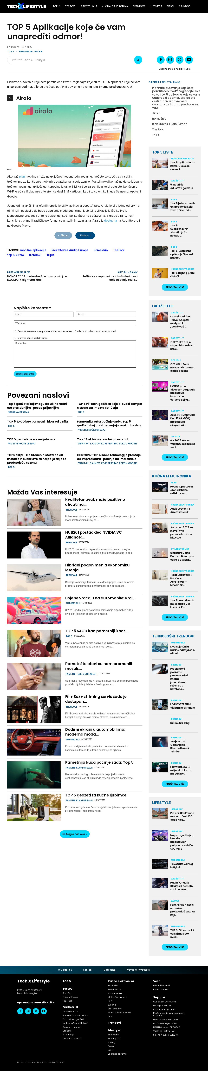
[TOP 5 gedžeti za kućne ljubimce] (34, 807)
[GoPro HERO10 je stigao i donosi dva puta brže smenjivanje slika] (160, 342)
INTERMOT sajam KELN (165, 1023)
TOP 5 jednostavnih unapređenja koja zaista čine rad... (182, 207)
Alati (174, 482)
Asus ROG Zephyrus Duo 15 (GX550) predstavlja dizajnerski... (182, 420)
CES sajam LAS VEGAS (164, 1001)
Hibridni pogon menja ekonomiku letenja (97, 568)
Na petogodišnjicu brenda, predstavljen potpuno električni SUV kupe (181, 842)
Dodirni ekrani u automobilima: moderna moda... (95, 732)
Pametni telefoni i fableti (81, 674)
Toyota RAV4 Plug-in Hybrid (182, 865)
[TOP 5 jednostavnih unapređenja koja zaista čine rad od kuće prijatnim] (160, 204)
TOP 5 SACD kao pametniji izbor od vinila (37, 421)
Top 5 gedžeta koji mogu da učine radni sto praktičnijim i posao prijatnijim (37, 406)
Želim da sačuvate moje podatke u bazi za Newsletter (45, 331)
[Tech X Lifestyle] (26, 6)
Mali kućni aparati (117, 997)
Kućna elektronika (182, 269)
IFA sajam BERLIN (162, 1005)
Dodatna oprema (18, 412)
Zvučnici (112, 1004)
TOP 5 (10, 51)
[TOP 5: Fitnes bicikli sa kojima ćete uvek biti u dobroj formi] (160, 930)
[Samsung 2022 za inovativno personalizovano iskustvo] (160, 528)
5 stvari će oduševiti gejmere (181, 186)
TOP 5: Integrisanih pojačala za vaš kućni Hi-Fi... (182, 604)
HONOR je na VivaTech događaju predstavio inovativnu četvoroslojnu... (182, 393)
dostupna (110, 220)
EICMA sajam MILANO (164, 1009)
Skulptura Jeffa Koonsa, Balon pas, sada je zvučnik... (182, 556)
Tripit (50, 255)
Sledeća (84, 235)
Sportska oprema (117, 1053)
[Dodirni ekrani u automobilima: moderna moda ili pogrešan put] (34, 742)
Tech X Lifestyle (33, 981)
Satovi (175, 901)
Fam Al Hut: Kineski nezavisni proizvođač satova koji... (182, 910)
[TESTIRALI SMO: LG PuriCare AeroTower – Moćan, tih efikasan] (160, 575)
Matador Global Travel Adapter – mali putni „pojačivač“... (181, 321)
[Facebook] (161, 60)
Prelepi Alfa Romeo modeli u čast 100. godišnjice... (182, 816)
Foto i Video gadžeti (73, 1019)
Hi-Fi (110, 1001)
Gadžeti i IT (177, 181)
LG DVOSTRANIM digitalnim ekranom (182, 706)
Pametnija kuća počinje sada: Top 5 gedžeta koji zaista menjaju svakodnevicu (109, 423)
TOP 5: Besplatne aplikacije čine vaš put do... (181, 254)
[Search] (138, 60)
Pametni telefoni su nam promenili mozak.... (98, 666)
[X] (179, 60)
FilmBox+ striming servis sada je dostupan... (96, 699)
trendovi (35, 255)
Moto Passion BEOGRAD (165, 1019)
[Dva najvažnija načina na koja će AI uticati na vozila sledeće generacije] (160, 647)
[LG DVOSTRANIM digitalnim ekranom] (160, 704)
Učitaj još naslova (73, 834)
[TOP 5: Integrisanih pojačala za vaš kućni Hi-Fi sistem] (160, 601)
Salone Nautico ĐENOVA (165, 1034)
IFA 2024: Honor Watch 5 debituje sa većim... (182, 444)
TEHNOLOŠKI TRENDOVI (173, 636)
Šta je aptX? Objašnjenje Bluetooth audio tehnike (180, 746)
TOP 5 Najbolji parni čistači (182, 274)
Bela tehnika (114, 989)
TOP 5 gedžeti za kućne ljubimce (31, 439)
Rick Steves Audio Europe (70, 250)
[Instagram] (170, 60)
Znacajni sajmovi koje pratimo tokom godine (107, 443)
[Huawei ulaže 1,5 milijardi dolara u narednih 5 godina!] (160, 767)
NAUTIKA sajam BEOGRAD (166, 1027)
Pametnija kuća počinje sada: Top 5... (100, 762)
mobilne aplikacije (33, 250)
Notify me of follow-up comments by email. (95, 331)
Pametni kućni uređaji (92, 429)
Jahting (112, 1042)
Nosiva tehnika (70, 1011)
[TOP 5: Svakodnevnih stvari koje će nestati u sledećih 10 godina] (160, 226)
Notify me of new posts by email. (32, 338)
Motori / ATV (114, 1038)
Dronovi (67, 1030)
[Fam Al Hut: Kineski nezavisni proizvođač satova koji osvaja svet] (160, 905)
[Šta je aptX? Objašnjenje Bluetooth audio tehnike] (160, 742)
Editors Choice (70, 997)
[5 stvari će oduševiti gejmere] (160, 185)
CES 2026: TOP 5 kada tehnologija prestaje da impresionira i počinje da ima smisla (109, 457)
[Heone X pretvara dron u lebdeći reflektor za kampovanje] (160, 487)
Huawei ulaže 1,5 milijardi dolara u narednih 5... (180, 770)
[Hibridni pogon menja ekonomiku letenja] (34, 577)
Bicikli (110, 1050)
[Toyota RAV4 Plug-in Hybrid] (160, 864)
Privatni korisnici (161, 985)
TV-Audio (113, 985)
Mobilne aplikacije (30, 51)
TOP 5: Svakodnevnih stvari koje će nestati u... (179, 230)
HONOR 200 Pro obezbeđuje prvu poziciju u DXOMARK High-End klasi (37, 278)
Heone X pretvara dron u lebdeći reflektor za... (181, 490)
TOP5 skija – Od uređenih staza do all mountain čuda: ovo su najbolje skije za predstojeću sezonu (36, 459)
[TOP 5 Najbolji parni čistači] (160, 273)
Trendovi (71, 509)
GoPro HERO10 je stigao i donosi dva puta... (182, 345)
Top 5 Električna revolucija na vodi (103, 439)
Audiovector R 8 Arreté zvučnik (180, 510)
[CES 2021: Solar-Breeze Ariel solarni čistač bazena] (160, 364)
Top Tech (67, 1000)
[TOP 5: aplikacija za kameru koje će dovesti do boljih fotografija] (160, 163)
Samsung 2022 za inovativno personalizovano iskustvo (181, 532)
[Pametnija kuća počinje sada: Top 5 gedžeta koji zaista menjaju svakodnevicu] (34, 774)
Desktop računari (72, 1027)
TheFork (118, 250)
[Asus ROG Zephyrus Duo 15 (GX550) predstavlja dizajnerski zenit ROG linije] (160, 415)
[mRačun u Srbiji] (160, 723)
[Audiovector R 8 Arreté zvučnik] (160, 509)
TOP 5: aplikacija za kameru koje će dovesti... (182, 166)
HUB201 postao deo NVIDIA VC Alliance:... (93, 535)
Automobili (73, 603)
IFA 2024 (175, 436)
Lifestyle (177, 809)
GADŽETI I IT (163, 306)
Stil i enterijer (180, 549)
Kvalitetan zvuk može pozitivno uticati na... (95, 502)
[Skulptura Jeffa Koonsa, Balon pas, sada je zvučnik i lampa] (160, 553)
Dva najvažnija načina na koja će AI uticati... (182, 650)
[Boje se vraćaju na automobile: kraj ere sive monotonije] (34, 610)
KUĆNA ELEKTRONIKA (171, 476)
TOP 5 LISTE (162, 152)
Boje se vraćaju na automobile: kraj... (100, 598)
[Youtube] (189, 60)
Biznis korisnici (160, 989)
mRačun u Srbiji (179, 723)
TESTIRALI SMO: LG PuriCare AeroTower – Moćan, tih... (181, 580)
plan (22, 176)
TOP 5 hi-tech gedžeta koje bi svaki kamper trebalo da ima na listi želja (109, 406)
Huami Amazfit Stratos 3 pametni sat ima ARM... (181, 886)
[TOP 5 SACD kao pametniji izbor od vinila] (34, 643)
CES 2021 (176, 360)
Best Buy (67, 993)
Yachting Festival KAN (164, 1031)
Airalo (156, 113)
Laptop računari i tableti (75, 1023)
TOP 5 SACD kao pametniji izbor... (96, 631)
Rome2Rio (101, 250)
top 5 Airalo (15, 255)
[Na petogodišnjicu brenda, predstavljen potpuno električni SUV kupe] (160, 835)
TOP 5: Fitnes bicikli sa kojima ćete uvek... (182, 933)
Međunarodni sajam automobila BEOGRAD (169, 1014)
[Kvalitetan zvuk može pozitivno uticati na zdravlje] (34, 512)
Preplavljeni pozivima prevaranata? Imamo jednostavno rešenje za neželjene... (179, 679)
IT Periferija (68, 1034)
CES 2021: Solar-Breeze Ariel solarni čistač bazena (182, 367)
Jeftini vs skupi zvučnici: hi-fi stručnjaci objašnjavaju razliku (109, 278)
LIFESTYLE (161, 803)
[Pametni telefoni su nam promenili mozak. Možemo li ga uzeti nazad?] (34, 676)
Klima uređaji (115, 993)
